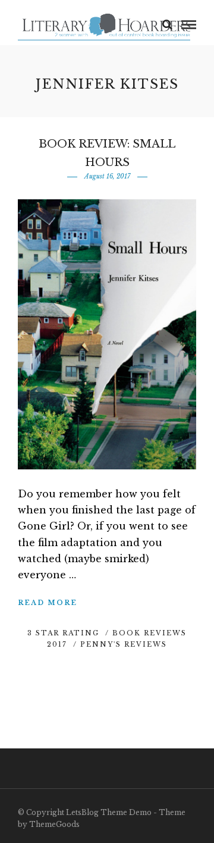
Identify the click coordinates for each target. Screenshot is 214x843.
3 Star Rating (63, 633)
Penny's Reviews (123, 644)
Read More (47, 602)
